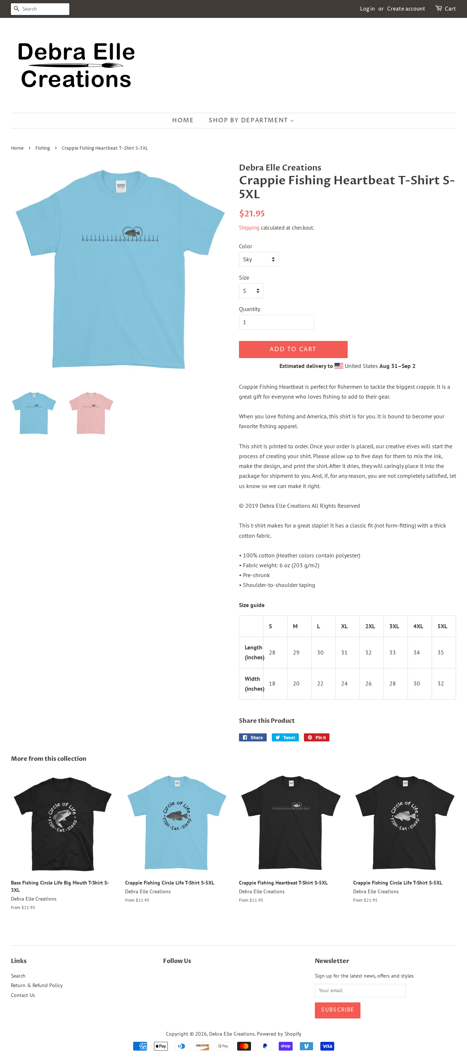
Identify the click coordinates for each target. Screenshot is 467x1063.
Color (245, 246)
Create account (406, 8)
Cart (450, 8)
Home (183, 120)
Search (18, 975)
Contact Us (23, 995)
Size (244, 277)
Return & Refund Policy (37, 985)
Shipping (249, 227)
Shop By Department (249, 120)
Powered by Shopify (279, 1034)
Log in (367, 8)
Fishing (42, 148)
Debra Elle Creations (232, 1034)
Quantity (249, 308)
